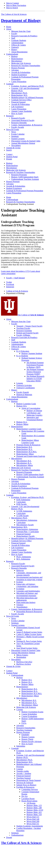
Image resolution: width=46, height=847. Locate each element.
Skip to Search (12, 8)
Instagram (10, 287)
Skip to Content (12, 3)
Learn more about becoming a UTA (15, 271)
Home (8, 27)
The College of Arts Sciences (14, 14)
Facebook (10, 284)
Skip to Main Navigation (16, 5)
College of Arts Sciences (17, 291)
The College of (31, 315)
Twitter (9, 282)
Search (9, 150)
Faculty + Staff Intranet (15, 278)
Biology (21, 20)
